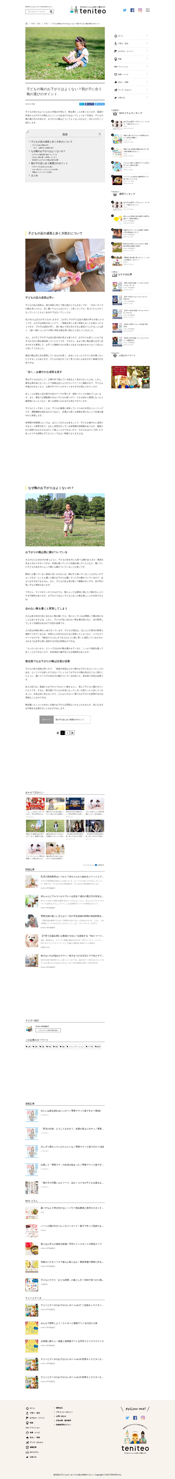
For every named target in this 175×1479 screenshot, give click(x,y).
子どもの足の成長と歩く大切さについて (52, 141)
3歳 (43, 1047)
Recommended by (89, 865)
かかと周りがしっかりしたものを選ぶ (45, 169)
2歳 (36, 1047)
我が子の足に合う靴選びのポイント (49, 163)
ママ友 (90, 1047)
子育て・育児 (36, 24)
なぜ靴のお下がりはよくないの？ (48, 151)
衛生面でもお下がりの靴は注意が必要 (45, 160)
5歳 (56, 1047)
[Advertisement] (44, 1073)
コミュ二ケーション (76, 1047)
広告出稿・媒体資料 (63, 1420)
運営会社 (59, 1408)
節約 (98, 1047)
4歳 (49, 1047)
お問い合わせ (61, 1416)
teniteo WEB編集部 (42, 1026)
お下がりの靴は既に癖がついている (44, 154)
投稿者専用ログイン (63, 1425)
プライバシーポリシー (64, 1412)
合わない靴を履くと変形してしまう (44, 157)
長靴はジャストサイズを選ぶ (42, 172)
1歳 (29, 1047)
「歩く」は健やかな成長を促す (43, 148)
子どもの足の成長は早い (40, 145)
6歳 (63, 1047)
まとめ (34, 175)
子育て (46, 24)
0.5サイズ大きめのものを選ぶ (42, 167)
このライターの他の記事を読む (48, 1030)
